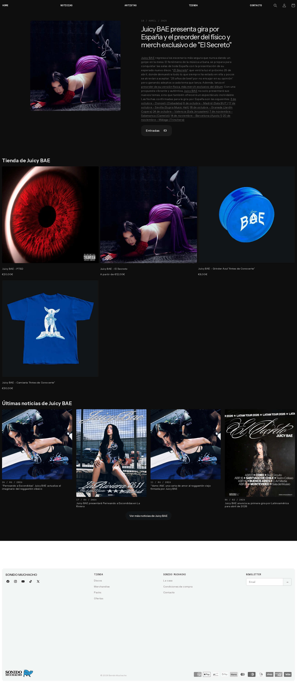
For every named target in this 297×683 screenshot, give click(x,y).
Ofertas (98, 598)
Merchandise (102, 586)
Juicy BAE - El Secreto (114, 268)
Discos (98, 580)
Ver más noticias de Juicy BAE (148, 515)
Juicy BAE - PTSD (12, 268)
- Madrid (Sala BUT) (205, 103)
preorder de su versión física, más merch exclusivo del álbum (182, 86)
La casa (167, 580)
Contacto (169, 592)
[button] (275, 5)
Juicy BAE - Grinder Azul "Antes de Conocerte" (226, 268)
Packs (97, 592)
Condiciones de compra (178, 586)
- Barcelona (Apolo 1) (196, 115)
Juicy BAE (148, 57)
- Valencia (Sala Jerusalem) (181, 111)
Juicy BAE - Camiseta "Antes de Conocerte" (28, 382)
